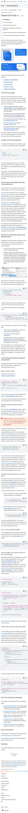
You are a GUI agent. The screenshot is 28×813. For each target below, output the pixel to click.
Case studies (3, 785)
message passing (17, 136)
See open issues (4, 778)
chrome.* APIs (10, 735)
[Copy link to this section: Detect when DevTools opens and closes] (2, 628)
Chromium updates (5, 783)
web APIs (18, 735)
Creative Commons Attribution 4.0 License (13, 762)
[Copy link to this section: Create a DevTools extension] (22, 140)
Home (2, 9)
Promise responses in (16, 227)
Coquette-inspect (8, 719)
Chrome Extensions (12, 5)
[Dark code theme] (24, 150)
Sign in (25, 1)
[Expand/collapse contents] (10, 20)
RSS (2, 801)
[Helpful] (9, 12)
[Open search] (18, 1)
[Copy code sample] (26, 150)
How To (19, 9)
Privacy (6, 806)
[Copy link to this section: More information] (14, 730)
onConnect (5, 633)
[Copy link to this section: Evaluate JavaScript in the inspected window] (7, 406)
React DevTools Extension (10, 711)
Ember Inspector (8, 715)
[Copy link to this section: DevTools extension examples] (23, 697)
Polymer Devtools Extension (10, 706)
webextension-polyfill (6, 204)
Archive (2, 787)
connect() (3, 635)
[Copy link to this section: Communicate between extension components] (11, 360)
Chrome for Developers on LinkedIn (8, 799)
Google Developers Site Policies (10, 765)
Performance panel (10, 128)
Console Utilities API (5, 437)
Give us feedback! (5, 738)
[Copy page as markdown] (22, 16)
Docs (2, 5)
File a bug (3, 775)
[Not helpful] (11, 12)
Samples (3, 749)
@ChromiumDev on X (5, 795)
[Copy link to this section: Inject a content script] (15, 371)
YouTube (2, 797)
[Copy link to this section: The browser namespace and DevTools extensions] (14, 184)
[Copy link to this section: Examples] (9, 744)
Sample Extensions (8, 724)
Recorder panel (12, 123)
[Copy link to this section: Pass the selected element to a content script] (5, 476)
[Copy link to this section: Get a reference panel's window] (21, 530)
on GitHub (6, 623)
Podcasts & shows (4, 789)
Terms (2, 806)
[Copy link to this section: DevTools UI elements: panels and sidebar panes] (12, 237)
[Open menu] (2, 1)
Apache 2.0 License (17, 763)
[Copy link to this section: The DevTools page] (16, 93)
